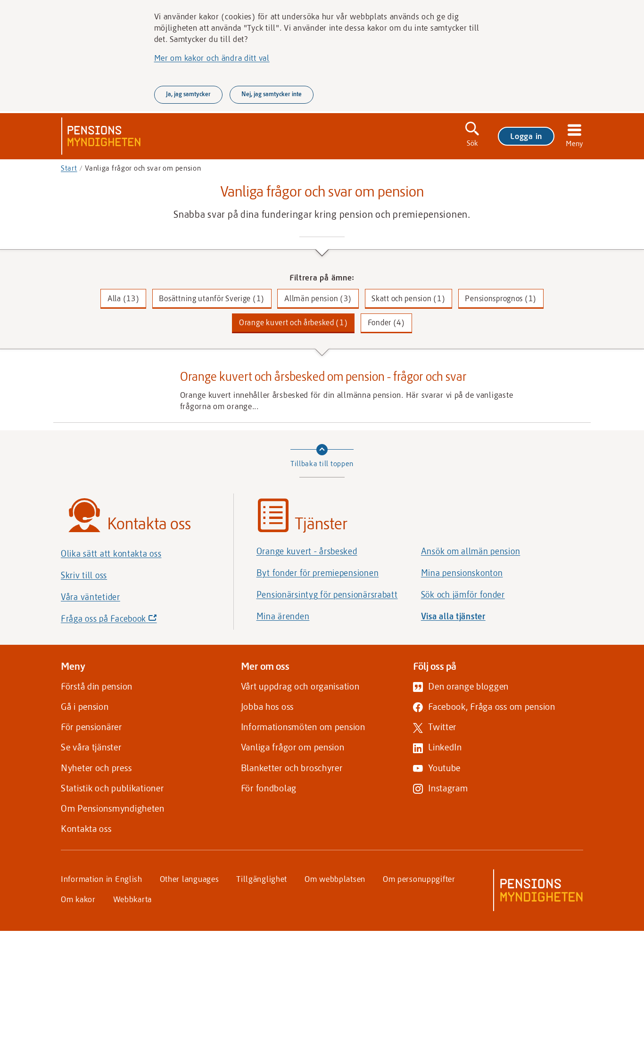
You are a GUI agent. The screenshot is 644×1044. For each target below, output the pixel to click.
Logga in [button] (526, 136)
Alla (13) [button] (123, 298)
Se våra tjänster (91, 747)
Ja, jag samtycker (188, 94)
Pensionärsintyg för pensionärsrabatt (327, 594)
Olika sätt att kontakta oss (111, 553)
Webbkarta (132, 899)
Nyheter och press (96, 767)
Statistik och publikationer (112, 788)
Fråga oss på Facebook (125, 621)
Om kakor (78, 899)
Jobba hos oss (267, 706)
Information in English (101, 878)
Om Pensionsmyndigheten (113, 808)
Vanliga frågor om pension (293, 747)
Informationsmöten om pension (303, 726)
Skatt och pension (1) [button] (408, 298)
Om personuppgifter (419, 878)
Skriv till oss (84, 575)
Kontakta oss (86, 828)
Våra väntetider (90, 596)
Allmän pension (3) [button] (318, 298)
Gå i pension (85, 706)
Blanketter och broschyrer (292, 767)
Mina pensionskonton (462, 572)
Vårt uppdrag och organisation (300, 686)
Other (189, 878)
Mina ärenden (283, 616)
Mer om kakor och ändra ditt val (212, 57)
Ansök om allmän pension (470, 551)
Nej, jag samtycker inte (271, 94)
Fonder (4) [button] (386, 322)
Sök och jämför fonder (463, 594)
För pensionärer (91, 726)
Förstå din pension (96, 686)
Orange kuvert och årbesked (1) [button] (293, 322)
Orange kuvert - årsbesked (306, 551)
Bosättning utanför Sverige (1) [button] (211, 298)
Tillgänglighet (261, 878)
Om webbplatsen (335, 878)
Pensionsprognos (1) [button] (501, 298)
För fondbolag (269, 788)
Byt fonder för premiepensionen (317, 572)
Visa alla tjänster (453, 616)
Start (69, 168)
